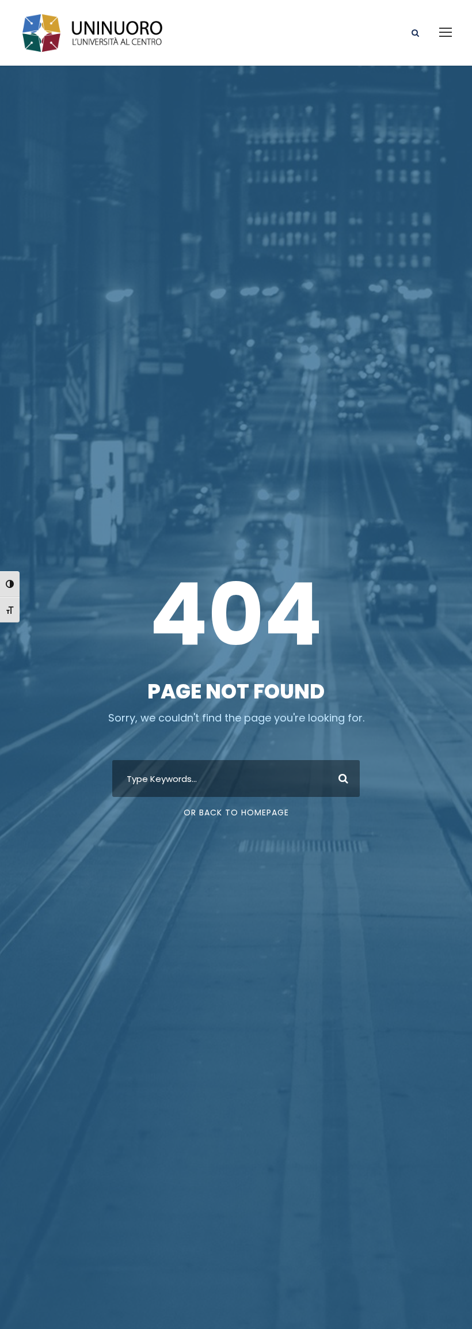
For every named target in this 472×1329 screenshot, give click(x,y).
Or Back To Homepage (236, 812)
